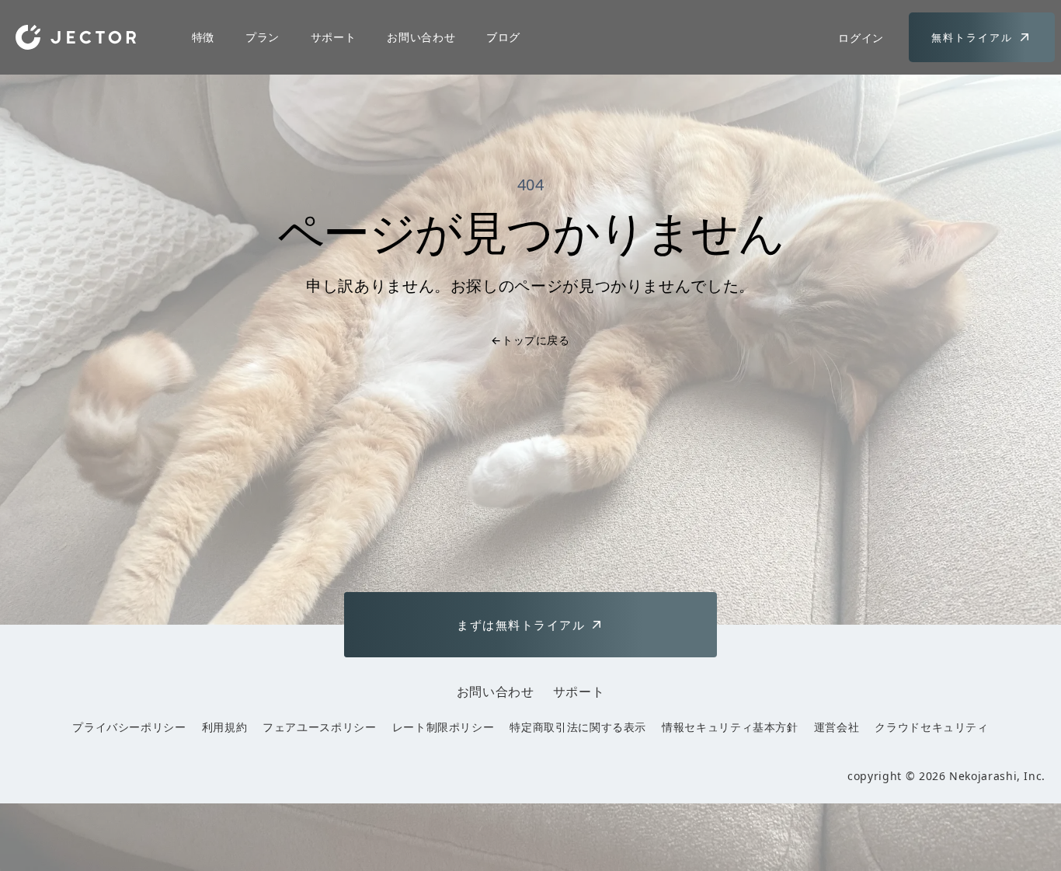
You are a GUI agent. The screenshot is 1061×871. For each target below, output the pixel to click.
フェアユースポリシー (319, 726)
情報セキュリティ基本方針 (730, 726)
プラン (262, 37)
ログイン (861, 37)
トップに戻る (530, 340)
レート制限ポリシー (443, 726)
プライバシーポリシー (129, 726)
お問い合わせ (421, 37)
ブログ (503, 37)
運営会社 (837, 726)
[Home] (76, 37)
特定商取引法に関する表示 (578, 726)
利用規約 (225, 726)
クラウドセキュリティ (931, 726)
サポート (334, 37)
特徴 (203, 37)
